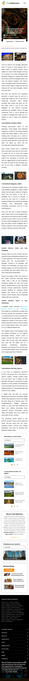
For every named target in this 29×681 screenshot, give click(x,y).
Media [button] (3, 655)
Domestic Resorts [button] (7, 629)
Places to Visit (19, 41)
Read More (14, 537)
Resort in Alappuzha (7, 606)
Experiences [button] (5, 639)
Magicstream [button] (6, 646)
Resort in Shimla (14, 602)
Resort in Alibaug (16, 611)
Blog (7, 46)
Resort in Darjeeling (18, 612)
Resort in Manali (6, 604)
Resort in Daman (15, 604)
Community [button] (5, 649)
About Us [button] (4, 636)
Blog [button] (3, 652)
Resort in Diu (5, 618)
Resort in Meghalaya (7, 621)
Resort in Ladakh (6, 611)
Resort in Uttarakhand (7, 609)
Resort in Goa (5, 602)
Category (9, 570)
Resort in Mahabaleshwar (8, 614)
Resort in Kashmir (18, 606)
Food (11, 46)
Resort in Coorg (6, 607)
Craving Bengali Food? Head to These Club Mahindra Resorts (14, 31)
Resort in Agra (20, 614)
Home (3, 46)
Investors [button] (4, 633)
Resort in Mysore (6, 616)
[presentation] (4, 41)
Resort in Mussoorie (7, 612)
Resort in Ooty (13, 618)
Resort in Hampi (15, 607)
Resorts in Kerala (6, 619)
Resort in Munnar (19, 609)
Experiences (9, 41)
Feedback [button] (5, 659)
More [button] (3, 642)
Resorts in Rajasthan (17, 619)
